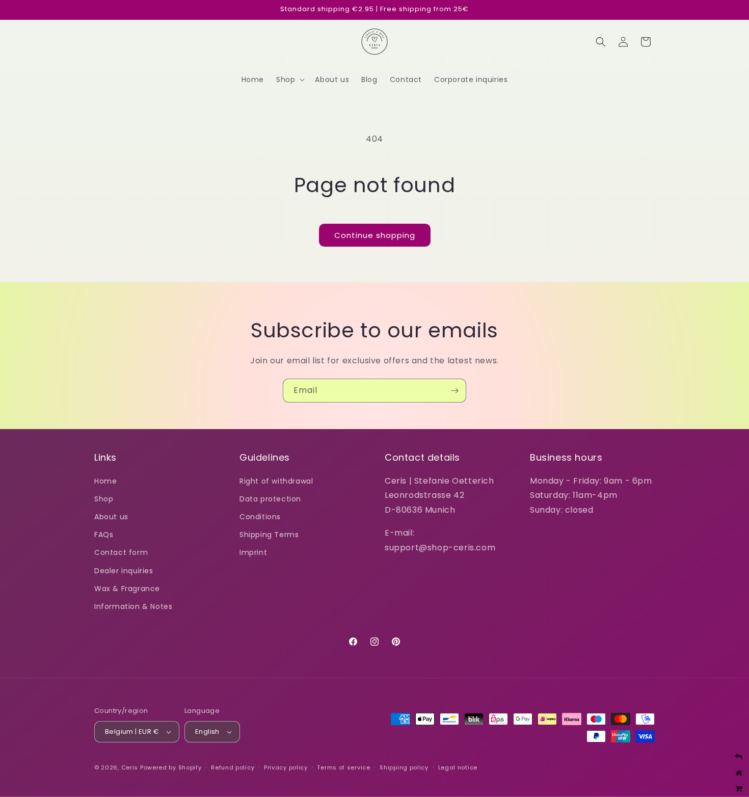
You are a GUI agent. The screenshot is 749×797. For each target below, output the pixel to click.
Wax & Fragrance (127, 588)
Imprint (253, 552)
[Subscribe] (454, 391)
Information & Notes (133, 606)
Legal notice (457, 767)
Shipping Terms (269, 534)
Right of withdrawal (276, 481)
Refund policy (232, 767)
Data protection (270, 499)
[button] (289, 79)
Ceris (130, 767)
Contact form (121, 552)
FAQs (103, 534)
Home (105, 481)
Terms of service (343, 767)
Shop (103, 499)
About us (111, 517)
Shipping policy (404, 767)
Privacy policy (286, 767)
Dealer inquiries (123, 571)
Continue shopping (374, 235)
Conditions (260, 517)
